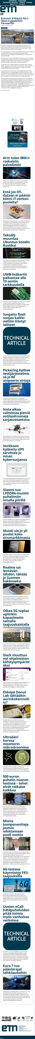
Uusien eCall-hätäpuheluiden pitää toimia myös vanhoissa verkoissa (16, 913)
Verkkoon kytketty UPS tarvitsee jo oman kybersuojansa (15, 452)
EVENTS (22, 2)
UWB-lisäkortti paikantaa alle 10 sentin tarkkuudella (15, 279)
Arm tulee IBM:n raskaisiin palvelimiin (16, 161)
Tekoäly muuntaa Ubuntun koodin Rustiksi (16, 240)
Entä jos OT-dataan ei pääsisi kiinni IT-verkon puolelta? (16, 196)
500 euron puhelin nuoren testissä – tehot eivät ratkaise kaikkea (15, 783)
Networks (4, 28)
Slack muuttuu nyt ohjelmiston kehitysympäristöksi (16, 660)
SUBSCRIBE (22, 0)
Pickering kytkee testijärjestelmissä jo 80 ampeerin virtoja (16, 375)
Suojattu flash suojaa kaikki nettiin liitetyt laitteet (14, 319)
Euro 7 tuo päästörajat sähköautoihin (15, 969)
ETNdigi (29, 2)
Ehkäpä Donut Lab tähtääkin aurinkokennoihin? (16, 697)
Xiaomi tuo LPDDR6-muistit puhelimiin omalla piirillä (16, 494)
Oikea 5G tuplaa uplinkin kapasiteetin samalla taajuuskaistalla (16, 617)
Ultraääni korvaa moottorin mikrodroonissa (16, 742)
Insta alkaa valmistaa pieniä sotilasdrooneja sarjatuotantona (16, 414)
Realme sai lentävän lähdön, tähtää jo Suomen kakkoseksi (15, 574)
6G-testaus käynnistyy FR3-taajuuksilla (16, 872)
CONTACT (22, 4)
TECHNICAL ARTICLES (10, 2)
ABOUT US (13, 4)
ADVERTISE (13, 0)
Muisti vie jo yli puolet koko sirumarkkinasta (16, 534)
